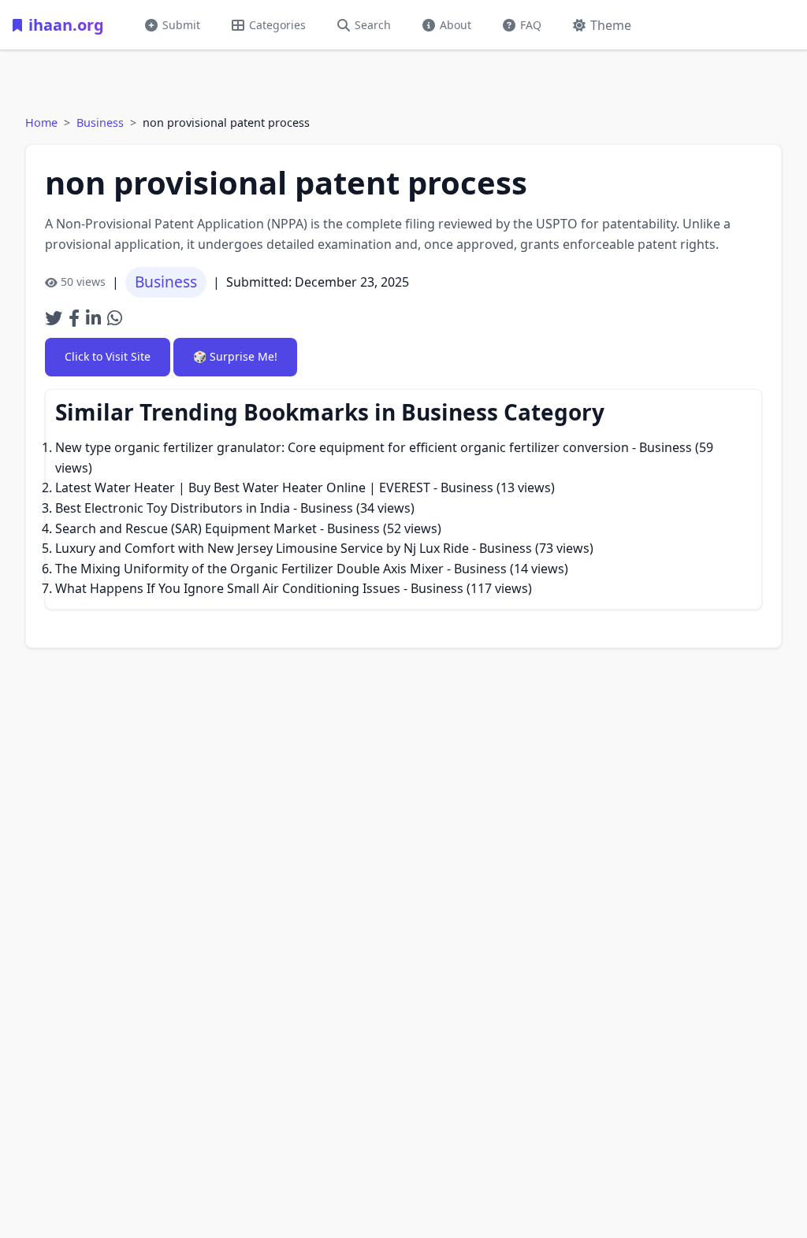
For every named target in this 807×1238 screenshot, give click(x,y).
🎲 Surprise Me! (235, 356)
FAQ (530, 24)
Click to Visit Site (108, 356)
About (455, 24)
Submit (181, 24)
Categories (277, 24)
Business (100, 122)
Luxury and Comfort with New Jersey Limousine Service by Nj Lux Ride (262, 548)
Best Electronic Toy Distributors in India (172, 508)
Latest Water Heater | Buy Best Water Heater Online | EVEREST (242, 487)
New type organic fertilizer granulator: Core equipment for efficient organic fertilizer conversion (342, 447)
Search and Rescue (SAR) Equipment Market (186, 528)
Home (41, 122)
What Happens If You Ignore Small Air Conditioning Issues (227, 588)
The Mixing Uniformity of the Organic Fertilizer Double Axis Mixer (249, 568)
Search (373, 24)
